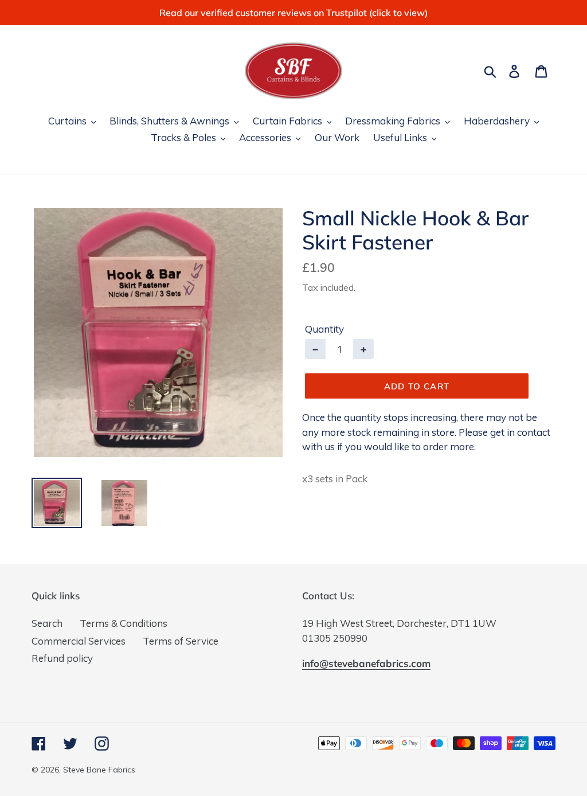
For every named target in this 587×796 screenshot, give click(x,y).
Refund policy (62, 658)
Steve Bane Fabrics (99, 769)
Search (47, 623)
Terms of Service (180, 641)
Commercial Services (79, 641)
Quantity (324, 329)
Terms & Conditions (123, 623)
